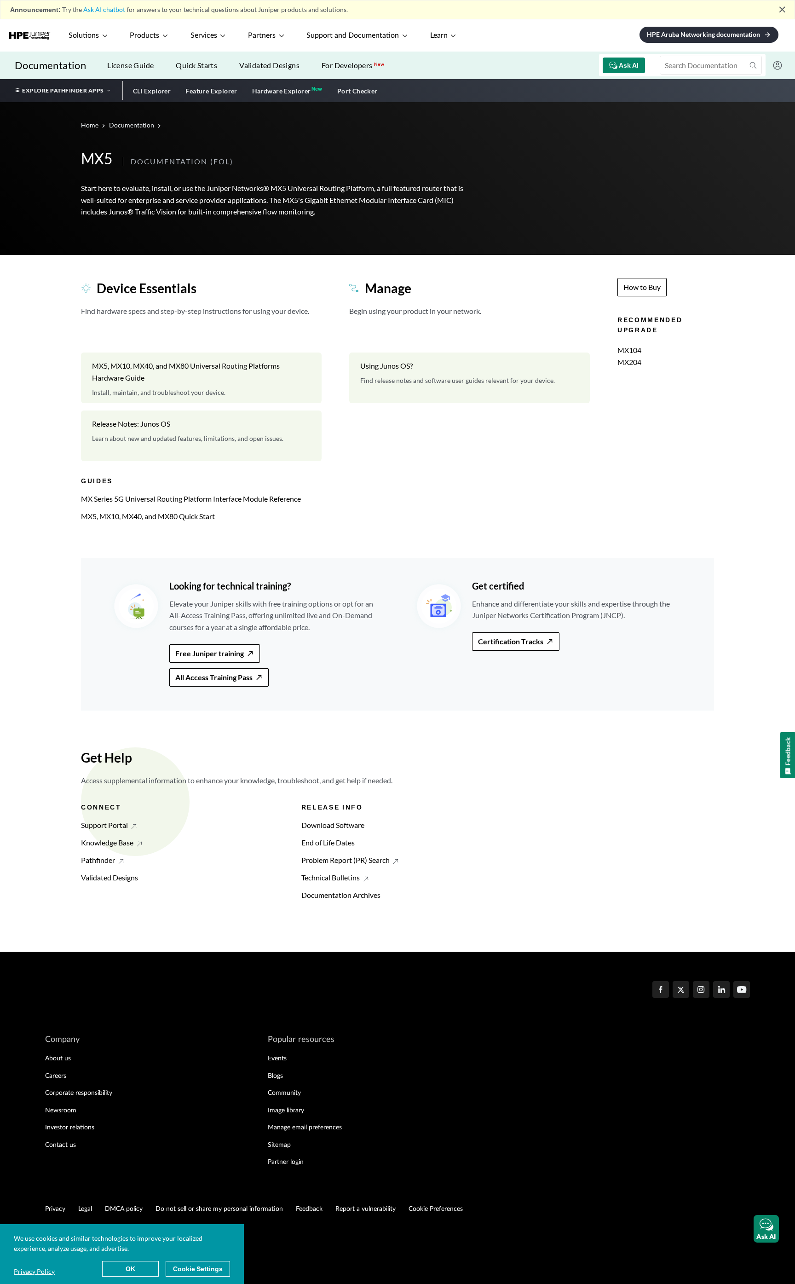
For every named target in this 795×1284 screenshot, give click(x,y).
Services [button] (203, 35)
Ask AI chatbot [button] (104, 9)
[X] (681, 990)
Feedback (309, 1209)
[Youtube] (741, 990)
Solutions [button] (84, 35)
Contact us (60, 1145)
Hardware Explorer (281, 91)
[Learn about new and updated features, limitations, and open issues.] (201, 436)
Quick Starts (196, 65)
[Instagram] (701, 990)
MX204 (629, 362)
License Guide (130, 65)
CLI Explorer (152, 91)
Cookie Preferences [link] (436, 1209)
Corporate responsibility (78, 1093)
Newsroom (60, 1110)
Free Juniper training (209, 653)
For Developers (353, 65)
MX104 (629, 350)
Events (277, 1058)
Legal (85, 1209)
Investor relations (69, 1127)
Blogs (275, 1076)
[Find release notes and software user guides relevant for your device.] (469, 378)
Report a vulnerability (365, 1209)
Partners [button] (262, 35)
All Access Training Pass (214, 677)
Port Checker (357, 91)
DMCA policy (124, 1209)
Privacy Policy (34, 1271)
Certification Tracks (510, 641)
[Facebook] (660, 990)
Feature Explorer (211, 91)
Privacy (55, 1209)
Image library (286, 1110)
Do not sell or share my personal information (219, 1209)
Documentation (50, 65)
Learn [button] (439, 35)
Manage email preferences (305, 1127)
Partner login (286, 1162)
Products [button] (144, 35)
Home (90, 125)
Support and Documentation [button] (352, 35)
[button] (766, 1229)
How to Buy (642, 287)
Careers (55, 1076)
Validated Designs (269, 65)
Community (284, 1093)
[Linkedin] (721, 990)
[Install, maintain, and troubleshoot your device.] (201, 378)
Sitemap (279, 1145)
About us (58, 1058)
